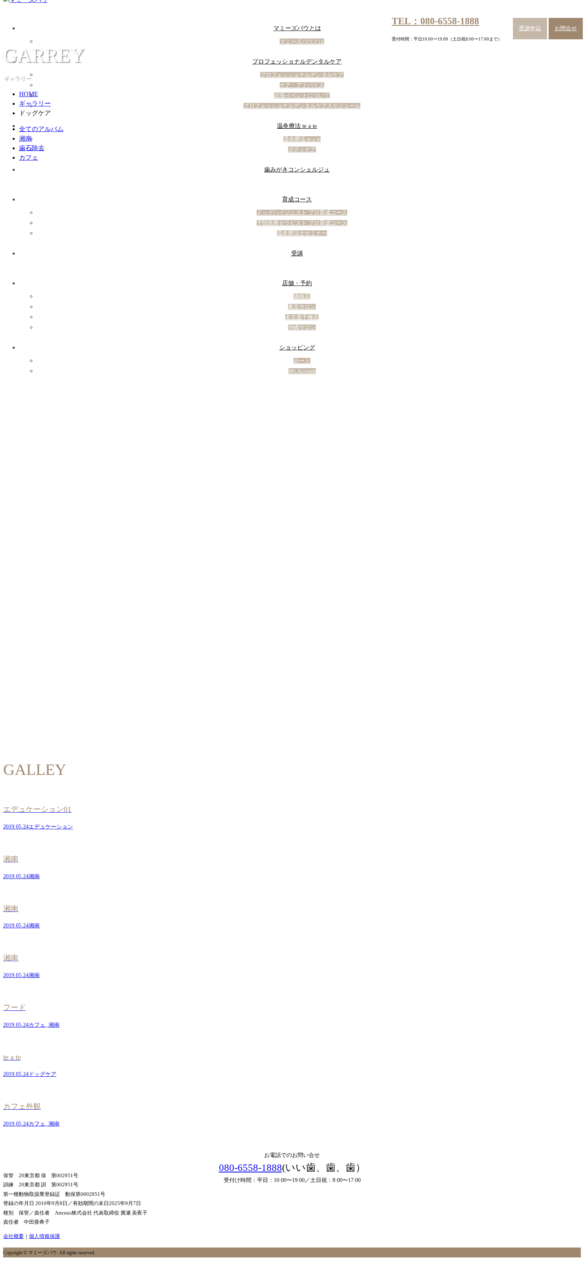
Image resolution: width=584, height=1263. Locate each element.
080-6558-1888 (250, 1167)
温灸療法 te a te (297, 126)
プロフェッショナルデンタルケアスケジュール (302, 106)
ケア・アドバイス (302, 85)
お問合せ (566, 28)
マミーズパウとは (297, 28)
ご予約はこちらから (292, 1126)
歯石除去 (31, 148)
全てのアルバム (41, 129)
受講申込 (530, 28)
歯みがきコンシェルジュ (297, 169)
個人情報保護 (44, 1236)
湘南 (25, 138)
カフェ (28, 157)
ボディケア (302, 150)
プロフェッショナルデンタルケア (297, 61)
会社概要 (13, 1236)
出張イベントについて (302, 95)
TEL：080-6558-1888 (435, 21)
